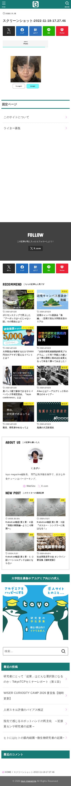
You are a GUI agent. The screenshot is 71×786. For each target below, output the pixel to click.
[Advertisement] (35, 176)
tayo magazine (28, 781)
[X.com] (35, 248)
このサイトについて (16, 117)
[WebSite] (29, 486)
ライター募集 (12, 128)
